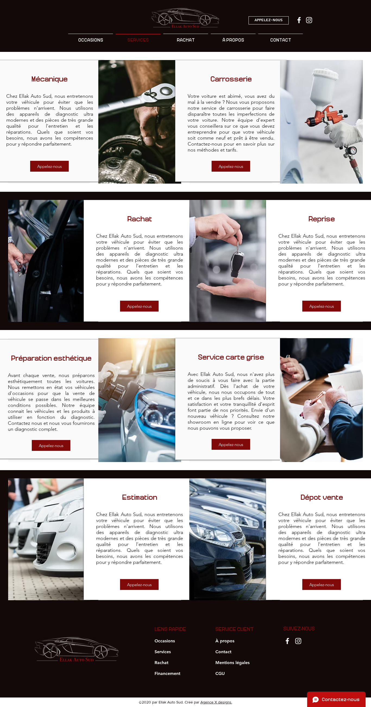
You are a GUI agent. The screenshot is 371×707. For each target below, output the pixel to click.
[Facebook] (287, 641)
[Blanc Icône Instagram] (309, 20)
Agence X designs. (216, 702)
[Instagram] (298, 641)
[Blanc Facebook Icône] (299, 20)
